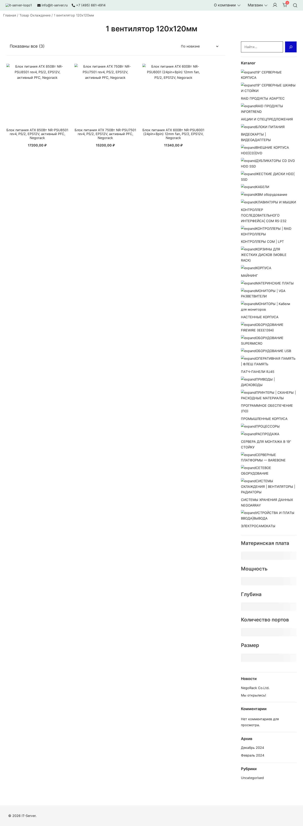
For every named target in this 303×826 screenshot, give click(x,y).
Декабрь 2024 (252, 748)
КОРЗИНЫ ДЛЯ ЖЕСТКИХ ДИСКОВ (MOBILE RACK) (264, 254)
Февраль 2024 (252, 755)
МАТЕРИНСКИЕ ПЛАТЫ (275, 283)
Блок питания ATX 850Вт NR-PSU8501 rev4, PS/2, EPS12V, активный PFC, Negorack (37, 134)
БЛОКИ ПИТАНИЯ (270, 127)
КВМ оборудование (271, 194)
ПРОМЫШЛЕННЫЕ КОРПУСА (264, 419)
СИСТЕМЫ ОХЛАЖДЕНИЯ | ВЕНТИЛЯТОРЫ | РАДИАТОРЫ (268, 486)
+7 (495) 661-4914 (91, 5)
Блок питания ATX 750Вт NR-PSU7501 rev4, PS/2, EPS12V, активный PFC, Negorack (105, 134)
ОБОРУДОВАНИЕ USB (273, 351)
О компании (225, 5)
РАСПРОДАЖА (267, 434)
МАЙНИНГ (249, 275)
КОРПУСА (263, 268)
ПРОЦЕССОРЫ (268, 426)
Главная (9, 15)
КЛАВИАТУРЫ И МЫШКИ (276, 202)
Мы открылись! (253, 695)
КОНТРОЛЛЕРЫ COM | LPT (262, 241)
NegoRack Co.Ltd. (255, 688)
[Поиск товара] (295, 5)
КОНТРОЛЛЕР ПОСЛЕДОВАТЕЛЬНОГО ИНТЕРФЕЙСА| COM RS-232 (264, 215)
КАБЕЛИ (262, 187)
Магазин (255, 5)
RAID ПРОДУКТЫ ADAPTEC (263, 98)
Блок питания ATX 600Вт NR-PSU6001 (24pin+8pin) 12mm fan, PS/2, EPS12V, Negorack (173, 134)
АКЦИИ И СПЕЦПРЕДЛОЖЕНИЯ (267, 119)
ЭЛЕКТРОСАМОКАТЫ (258, 526)
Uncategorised (252, 778)
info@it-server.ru (55, 5)
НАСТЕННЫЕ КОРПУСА (259, 317)
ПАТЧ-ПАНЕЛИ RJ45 (257, 372)
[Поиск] (291, 46)
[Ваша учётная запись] (274, 5)
